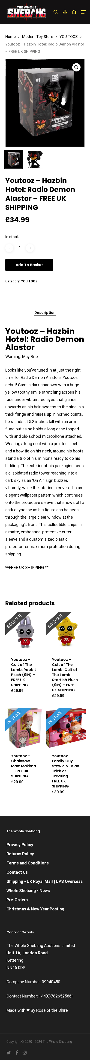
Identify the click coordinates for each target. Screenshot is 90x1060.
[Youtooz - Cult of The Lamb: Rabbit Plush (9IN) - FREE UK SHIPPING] (25, 631)
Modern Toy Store (37, 36)
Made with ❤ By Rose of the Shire (37, 1010)
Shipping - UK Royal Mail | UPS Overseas (44, 881)
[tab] (45, 312)
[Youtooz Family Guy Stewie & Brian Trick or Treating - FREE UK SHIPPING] (66, 728)
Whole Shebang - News (28, 890)
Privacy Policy (19, 844)
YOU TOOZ (69, 36)
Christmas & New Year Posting (35, 909)
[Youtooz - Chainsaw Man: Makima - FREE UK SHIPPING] (25, 728)
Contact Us (17, 872)
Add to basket (29, 264)
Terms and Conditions (27, 863)
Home (10, 36)
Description (45, 312)
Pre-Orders (17, 899)
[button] (83, 12)
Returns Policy (20, 853)
